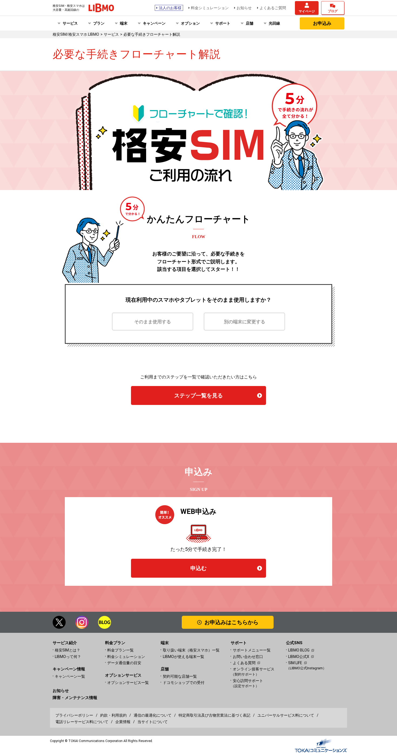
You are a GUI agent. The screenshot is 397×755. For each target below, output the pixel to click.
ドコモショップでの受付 (183, 682)
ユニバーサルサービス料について (285, 715)
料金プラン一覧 (120, 650)
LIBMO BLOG (298, 650)
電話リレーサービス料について (81, 722)
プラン (99, 23)
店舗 (249, 23)
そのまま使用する (152, 321)
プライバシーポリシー (74, 715)
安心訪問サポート (248, 683)
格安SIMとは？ (67, 650)
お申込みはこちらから (231, 622)
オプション (190, 23)
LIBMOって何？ (68, 656)
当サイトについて (152, 722)
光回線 (274, 23)
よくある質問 (244, 663)
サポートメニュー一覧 (252, 650)
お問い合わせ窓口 (248, 656)
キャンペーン (154, 23)
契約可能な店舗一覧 (180, 676)
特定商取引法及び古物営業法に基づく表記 (214, 715)
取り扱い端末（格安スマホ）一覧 (191, 650)
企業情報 (122, 722)
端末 (123, 23)
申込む (198, 568)
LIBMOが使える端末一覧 (183, 656)
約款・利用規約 (113, 715)
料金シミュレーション (210, 8)
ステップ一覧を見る (198, 395)
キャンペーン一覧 (70, 676)
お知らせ (244, 8)
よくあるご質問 (273, 8)
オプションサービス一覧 (128, 682)
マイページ (307, 11)
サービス (70, 23)
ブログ (333, 11)
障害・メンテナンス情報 (75, 697)
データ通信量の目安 (124, 663)
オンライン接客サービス (253, 671)
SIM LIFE (295, 663)
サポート (222, 23)
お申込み (322, 23)
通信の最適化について (152, 715)
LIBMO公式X (298, 656)
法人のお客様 (170, 8)
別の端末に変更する (244, 321)
